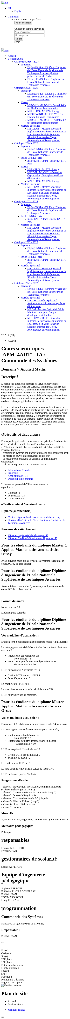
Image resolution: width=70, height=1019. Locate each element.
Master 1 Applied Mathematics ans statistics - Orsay (34, 517)
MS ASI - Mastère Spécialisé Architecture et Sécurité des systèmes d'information (46, 303)
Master (24, 102)
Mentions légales (16, 1009)
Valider (19, 39)
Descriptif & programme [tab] (20, 478)
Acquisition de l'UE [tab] (18, 475)
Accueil (12, 55)
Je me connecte (23, 23)
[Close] (2, 942)
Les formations (15, 58)
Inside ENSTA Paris (31, 157)
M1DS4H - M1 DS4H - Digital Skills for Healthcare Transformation (46, 107)
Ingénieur (26, 64)
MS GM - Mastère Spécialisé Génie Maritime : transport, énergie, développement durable (45, 312)
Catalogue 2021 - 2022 (26, 283)
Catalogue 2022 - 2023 (26, 242)
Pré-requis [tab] (13, 473)
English (18, 11)
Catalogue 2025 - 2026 (26, 87)
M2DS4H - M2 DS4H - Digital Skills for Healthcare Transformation (46, 121)
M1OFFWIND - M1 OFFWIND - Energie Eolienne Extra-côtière (45, 115)
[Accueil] (4, 2)
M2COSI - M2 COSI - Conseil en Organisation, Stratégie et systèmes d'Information (45, 175)
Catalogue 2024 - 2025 (26, 143)
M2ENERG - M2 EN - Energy (43, 181)
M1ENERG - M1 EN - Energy (43, 111)
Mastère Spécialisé (30, 125)
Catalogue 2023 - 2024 (26, 201)
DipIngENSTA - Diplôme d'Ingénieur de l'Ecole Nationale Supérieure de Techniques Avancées (46, 96)
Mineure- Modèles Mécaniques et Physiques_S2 (32, 538)
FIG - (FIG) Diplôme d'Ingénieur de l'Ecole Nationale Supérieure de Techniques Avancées (45, 82)
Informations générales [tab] (19, 470)
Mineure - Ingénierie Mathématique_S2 (28, 535)
